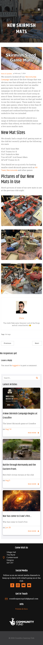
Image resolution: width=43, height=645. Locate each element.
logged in (16, 365)
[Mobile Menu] (39, 9)
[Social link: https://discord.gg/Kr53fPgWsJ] (30, 585)
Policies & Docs (21, 609)
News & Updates (6, 74)
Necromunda (12, 170)
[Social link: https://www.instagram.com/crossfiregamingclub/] (19, 585)
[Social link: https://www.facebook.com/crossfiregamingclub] (13, 585)
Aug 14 (8, 429)
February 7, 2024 (20, 73)
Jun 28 (8, 527)
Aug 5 (7, 480)
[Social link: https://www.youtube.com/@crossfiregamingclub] (24, 585)
